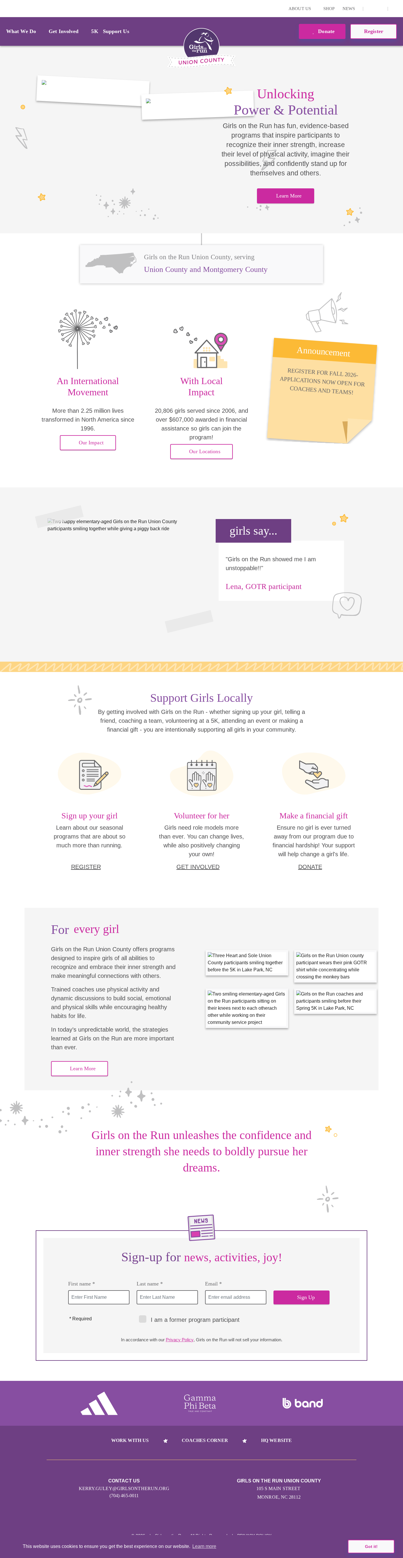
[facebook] (380, 8)
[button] (395, 8)
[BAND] (302, 1403)
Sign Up (306, 1297)
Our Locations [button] (204, 451)
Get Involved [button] (63, 31)
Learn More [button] (289, 196)
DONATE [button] (310, 867)
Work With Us (130, 1440)
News (349, 8)
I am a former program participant (195, 1319)
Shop (329, 8)
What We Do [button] (21, 31)
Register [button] (373, 31)
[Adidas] (99, 1403)
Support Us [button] (116, 31)
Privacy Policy (180, 1339)
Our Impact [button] (91, 443)
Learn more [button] (204, 1546)
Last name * (150, 1284)
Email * (213, 1284)
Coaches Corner (205, 1440)
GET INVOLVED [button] (197, 867)
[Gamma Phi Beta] (200, 1403)
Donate (326, 31)
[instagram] (371, 8)
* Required (80, 1318)
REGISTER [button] (86, 867)
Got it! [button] (371, 1546)
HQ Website (276, 1440)
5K (94, 31)
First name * (81, 1284)
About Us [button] (300, 8)
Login (5, 8)
